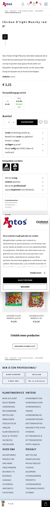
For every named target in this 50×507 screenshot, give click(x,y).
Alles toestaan (25, 280)
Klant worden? (13, 374)
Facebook (7, 440)
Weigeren (25, 287)
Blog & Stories (10, 436)
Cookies (30, 467)
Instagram (8, 444)
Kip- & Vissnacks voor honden (25, 11)
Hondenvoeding (34, 419)
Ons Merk (7, 463)
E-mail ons (13, 381)
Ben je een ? (15, 186)
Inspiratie (7, 488)
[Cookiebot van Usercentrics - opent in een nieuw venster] (41, 222)
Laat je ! (19, 190)
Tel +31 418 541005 (36, 381)
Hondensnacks (34, 415)
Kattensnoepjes (34, 423)
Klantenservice (10, 432)
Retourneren (9, 411)
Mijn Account (9, 398)
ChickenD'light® (39, 11)
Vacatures (7, 493)
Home (6, 11)
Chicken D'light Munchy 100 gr (13, 12)
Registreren (8, 403)
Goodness (7, 484)
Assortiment (13, 11)
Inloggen (36, 374)
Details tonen (35, 273)
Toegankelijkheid (35, 488)
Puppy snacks (33, 444)
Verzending (8, 407)
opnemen (12, 182)
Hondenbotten (34, 398)
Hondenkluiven (34, 403)
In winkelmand (27, 122)
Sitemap (30, 493)
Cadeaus (6, 480)
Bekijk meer (25, 346)
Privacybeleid (33, 463)
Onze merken (9, 467)
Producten (8, 459)
